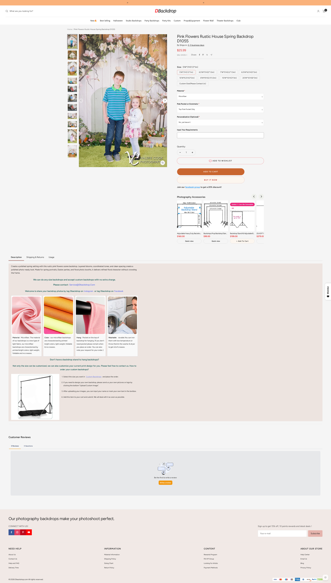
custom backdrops (93, 377)
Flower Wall (208, 20)
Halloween (118, 20)
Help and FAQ (14, 563)
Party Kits (166, 20)
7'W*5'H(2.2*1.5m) (227, 72)
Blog (302, 563)
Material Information (112, 555)
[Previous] (254, 196)
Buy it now (210, 180)
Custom (177, 20)
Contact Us (13, 559)
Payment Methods (211, 568)
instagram (88, 291)
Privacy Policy (305, 568)
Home (69, 29)
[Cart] (324, 11)
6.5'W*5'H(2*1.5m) (206, 72)
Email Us (303, 559)
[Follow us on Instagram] (17, 532)
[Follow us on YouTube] (29, 532)
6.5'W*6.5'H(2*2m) (249, 72)
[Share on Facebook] (199, 55)
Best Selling (105, 20)
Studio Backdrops (133, 20)
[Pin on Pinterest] (203, 55)
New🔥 (93, 20)
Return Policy (109, 568)
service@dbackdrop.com (82, 284)
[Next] (165, 100)
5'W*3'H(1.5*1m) (186, 72)
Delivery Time (14, 568)
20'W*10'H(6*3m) (250, 78)
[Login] (318, 11)
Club (238, 20)
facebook (118, 291)
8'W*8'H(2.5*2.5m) (208, 78)
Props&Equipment (192, 20)
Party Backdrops (152, 20)
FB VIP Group (209, 559)
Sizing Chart (108, 563)
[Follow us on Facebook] (11, 532)
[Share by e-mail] (211, 55)
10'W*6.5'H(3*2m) (186, 78)
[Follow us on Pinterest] (23, 532)
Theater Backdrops (225, 20)
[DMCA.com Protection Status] (319, 579)
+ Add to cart (242, 241)
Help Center (305, 555)
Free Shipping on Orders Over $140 (165, 3)
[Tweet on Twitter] (207, 55)
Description (16, 257)
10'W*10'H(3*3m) (229, 78)
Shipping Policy (110, 559)
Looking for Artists (211, 563)
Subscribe (315, 533)
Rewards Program (210, 555)
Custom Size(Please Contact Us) (192, 84)
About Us (12, 555)
